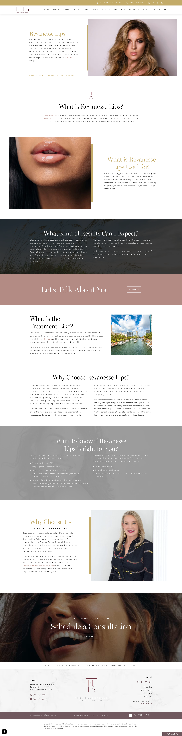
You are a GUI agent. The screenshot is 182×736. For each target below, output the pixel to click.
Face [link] (76, 10)
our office (69, 58)
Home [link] (46, 10)
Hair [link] (123, 10)
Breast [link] (86, 10)
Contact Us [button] (172, 734)
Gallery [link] (67, 10)
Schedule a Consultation (91, 624)
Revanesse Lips (68, 75)
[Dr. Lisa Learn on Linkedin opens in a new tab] (161, 2)
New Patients (146, 690)
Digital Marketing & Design (142, 715)
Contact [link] (156, 10)
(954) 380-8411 (58, 728)
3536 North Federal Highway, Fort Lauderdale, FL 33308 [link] (42, 687)
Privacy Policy (95, 715)
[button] (4, 731)
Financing (147, 687)
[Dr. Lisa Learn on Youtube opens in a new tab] (157, 2)
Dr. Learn (48, 339)
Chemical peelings (103, 466)
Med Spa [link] (106, 10)
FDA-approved (50, 119)
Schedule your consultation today (38, 566)
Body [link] (95, 10)
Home (31, 75)
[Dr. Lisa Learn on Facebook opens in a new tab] (153, 2)
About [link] (56, 10)
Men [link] (116, 10)
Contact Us (134, 289)
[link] (134, 3)
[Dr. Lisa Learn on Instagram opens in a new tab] (149, 2)
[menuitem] (149, 2)
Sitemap (105, 715)
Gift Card (148, 697)
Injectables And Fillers (47, 75)
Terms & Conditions (81, 715)
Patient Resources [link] (138, 10)
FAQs (149, 693)
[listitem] (109, 3)
